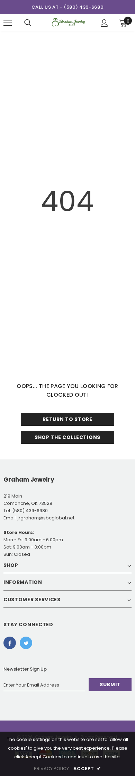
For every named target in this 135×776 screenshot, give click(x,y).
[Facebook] (9, 643)
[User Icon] (104, 23)
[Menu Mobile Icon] (7, 23)
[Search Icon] (27, 22)
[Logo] (68, 22)
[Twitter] (26, 643)
